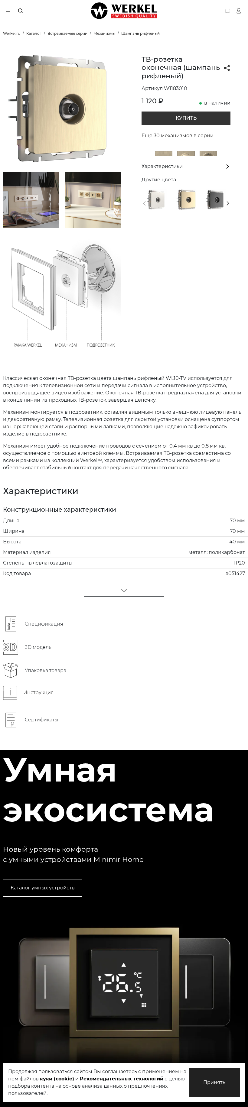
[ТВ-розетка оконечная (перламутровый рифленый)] (156, 199)
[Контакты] (228, 11)
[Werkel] (124, 10)
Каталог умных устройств (43, 888)
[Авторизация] (239, 11)
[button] (144, 203)
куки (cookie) (57, 1079)
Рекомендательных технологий (121, 1079)
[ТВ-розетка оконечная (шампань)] (186, 199)
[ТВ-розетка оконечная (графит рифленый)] (215, 199)
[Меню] (9, 11)
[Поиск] (20, 11)
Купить (186, 118)
